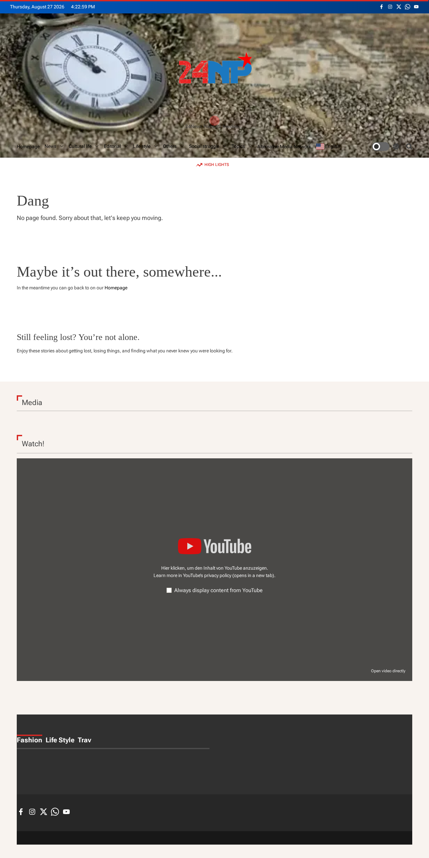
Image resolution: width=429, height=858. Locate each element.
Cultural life (80, 146)
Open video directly (388, 671)
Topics (238, 146)
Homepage (28, 146)
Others (170, 146)
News (50, 146)
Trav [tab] (84, 740)
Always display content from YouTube (218, 590)
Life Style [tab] (60, 740)
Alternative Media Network (284, 146)
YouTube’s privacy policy (228, 575)
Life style (141, 146)
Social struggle (204, 146)
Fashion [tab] (29, 740)
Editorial (112, 146)
